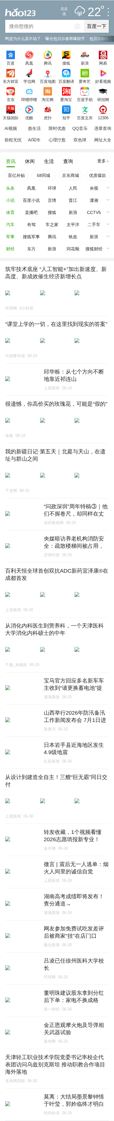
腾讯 (48, 63)
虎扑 (48, 118)
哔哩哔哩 (29, 99)
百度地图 (48, 81)
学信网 (29, 81)
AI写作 (34, 139)
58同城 (43, 175)
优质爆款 (97, 175)
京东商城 (70, 175)
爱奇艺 (85, 81)
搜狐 (66, 63)
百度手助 (85, 99)
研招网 (103, 99)
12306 (103, 118)
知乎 (66, 118)
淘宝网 (48, 99)
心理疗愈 (57, 139)
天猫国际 (11, 118)
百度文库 (85, 118)
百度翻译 (66, 81)
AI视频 (11, 128)
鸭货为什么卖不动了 (23, 38)
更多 (101, 160)
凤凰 (29, 63)
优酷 (29, 118)
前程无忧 (13, 139)
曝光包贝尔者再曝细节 (65, 38)
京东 (11, 99)
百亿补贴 (16, 175)
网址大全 (102, 139)
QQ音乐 (80, 128)
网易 (103, 63)
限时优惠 (57, 128)
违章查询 (102, 128)
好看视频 (103, 81)
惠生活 (34, 128)
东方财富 (11, 81)
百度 (11, 63)
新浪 (85, 63)
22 (94, 12)
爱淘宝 (66, 99)
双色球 (80, 139)
